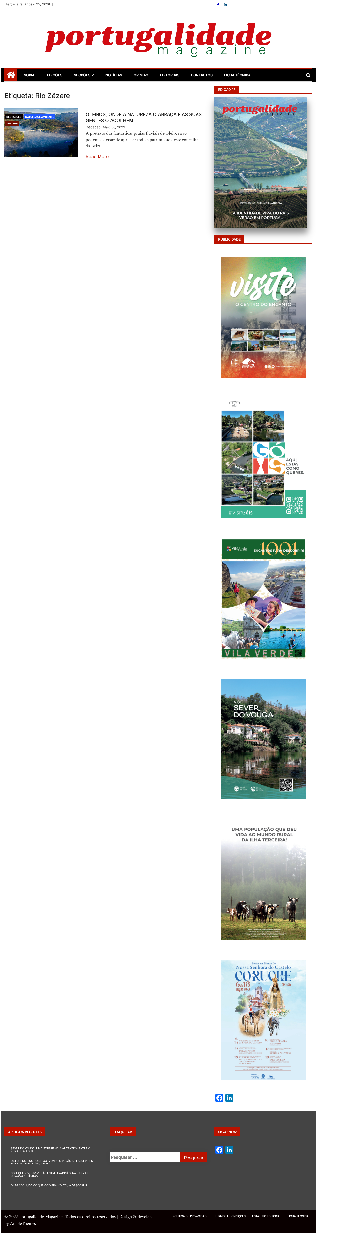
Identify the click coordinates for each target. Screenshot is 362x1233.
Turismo (12, 123)
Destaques (13, 116)
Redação (93, 127)
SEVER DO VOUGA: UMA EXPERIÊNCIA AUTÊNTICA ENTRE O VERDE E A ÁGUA (50, 1150)
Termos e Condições (230, 1216)
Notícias (113, 75)
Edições (54, 75)
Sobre (29, 75)
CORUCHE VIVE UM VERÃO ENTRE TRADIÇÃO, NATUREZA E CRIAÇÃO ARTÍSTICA (50, 1174)
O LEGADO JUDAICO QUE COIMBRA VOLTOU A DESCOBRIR (49, 1185)
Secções (82, 75)
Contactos (202, 75)
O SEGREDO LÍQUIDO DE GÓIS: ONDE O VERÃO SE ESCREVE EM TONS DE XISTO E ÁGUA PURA (52, 1162)
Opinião (141, 75)
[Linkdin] (225, 5)
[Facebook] (218, 5)
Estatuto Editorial (266, 1216)
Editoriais (169, 75)
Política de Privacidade (190, 1216)
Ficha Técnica (237, 75)
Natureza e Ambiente (39, 116)
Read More (97, 156)
